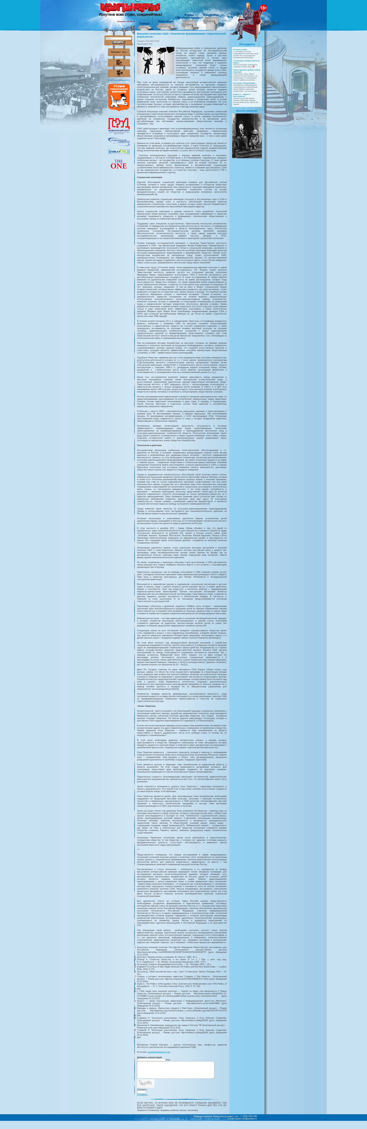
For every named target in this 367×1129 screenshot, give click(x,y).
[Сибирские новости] (119, 145)
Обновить (142, 1089)
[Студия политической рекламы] (119, 111)
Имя (168, 1059)
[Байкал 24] (119, 153)
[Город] (119, 134)
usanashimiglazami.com (159, 1052)
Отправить (142, 1094)
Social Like (139, 1042)
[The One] (119, 170)
